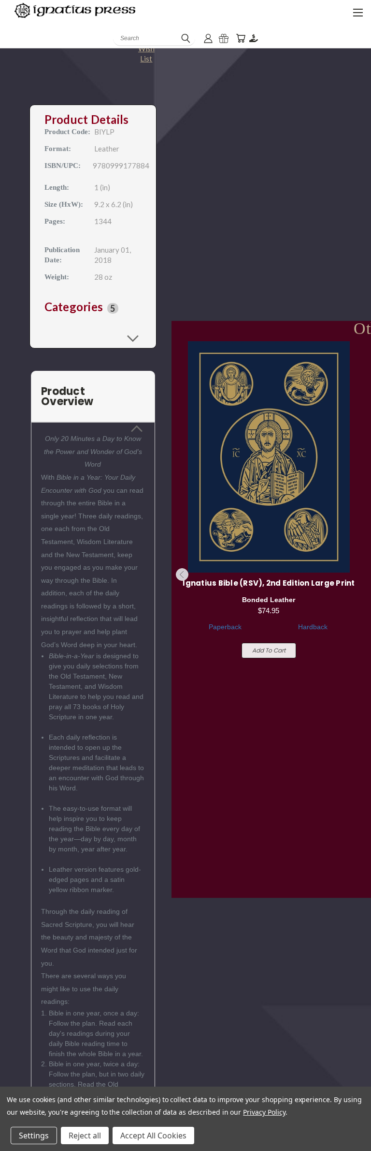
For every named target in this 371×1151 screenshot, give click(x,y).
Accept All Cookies (153, 1135)
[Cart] (240, 38)
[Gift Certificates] (223, 38)
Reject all (85, 1135)
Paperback (225, 627)
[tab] (93, 307)
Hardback (313, 627)
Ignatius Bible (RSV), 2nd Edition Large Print (269, 583)
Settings (34, 1135)
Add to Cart (268, 650)
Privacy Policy (264, 1112)
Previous (182, 574)
